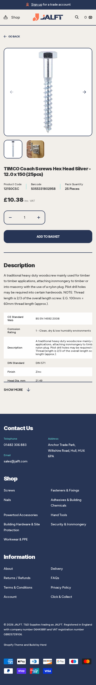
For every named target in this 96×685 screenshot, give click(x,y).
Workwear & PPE (16, 539)
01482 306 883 (15, 445)
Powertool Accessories (21, 515)
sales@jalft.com (15, 461)
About (8, 569)
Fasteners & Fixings (65, 490)
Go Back (14, 36)
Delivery (57, 569)
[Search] (77, 17)
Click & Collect (61, 597)
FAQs (55, 578)
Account (10, 597)
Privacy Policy (61, 587)
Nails (7, 500)
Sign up (36, 5)
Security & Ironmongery (68, 524)
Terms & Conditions (18, 587)
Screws (9, 490)
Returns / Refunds (17, 578)
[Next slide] (84, 92)
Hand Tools (59, 515)
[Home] (48, 17)
